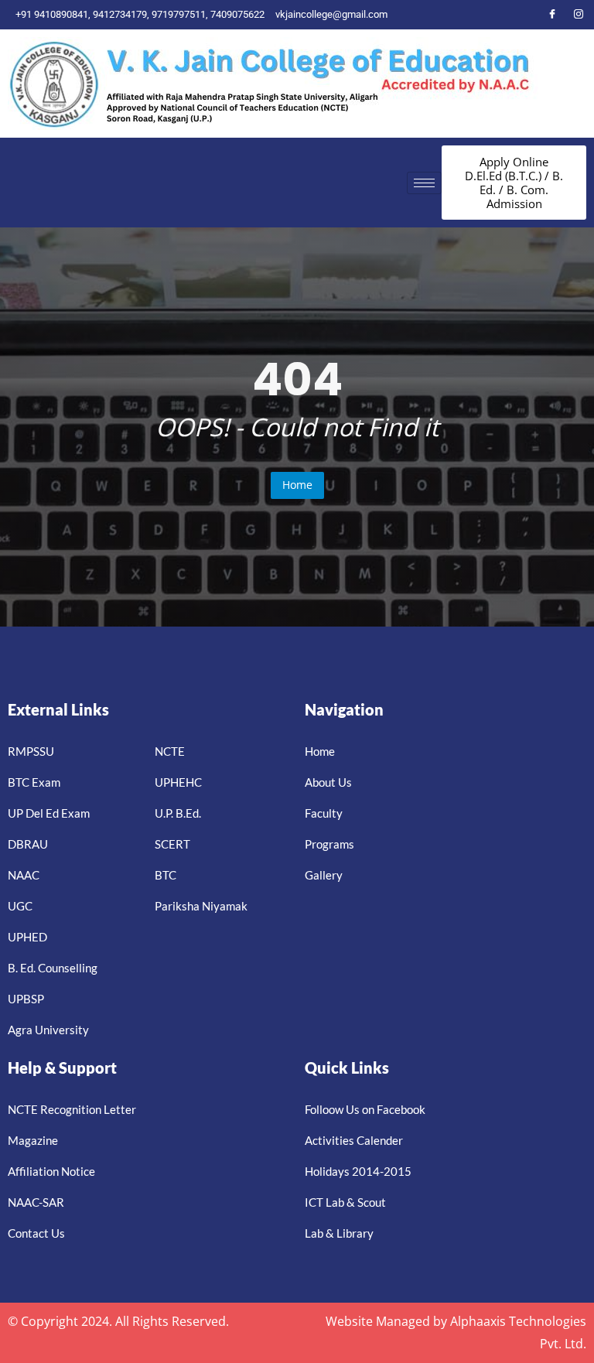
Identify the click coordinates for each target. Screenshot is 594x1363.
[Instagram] (578, 14)
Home (297, 484)
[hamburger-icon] (424, 183)
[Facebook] (552, 14)
